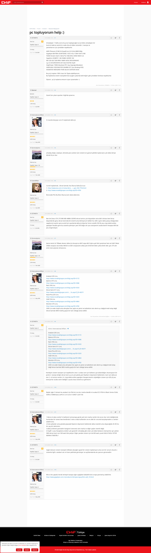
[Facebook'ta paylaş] (119, 38)
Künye (99, 535)
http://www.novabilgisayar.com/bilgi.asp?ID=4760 (64, 190)
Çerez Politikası (81, 535)
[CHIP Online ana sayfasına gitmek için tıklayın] (6, 3)
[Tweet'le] (115, 38)
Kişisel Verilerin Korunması (66, 535)
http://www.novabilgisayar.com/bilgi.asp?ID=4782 (62, 306)
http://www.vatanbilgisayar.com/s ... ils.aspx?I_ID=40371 (65, 292)
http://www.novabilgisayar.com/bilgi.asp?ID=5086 (62, 283)
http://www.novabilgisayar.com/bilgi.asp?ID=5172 (62, 278)
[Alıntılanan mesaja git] (68, 329)
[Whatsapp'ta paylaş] (111, 38)
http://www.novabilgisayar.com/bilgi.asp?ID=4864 (62, 301)
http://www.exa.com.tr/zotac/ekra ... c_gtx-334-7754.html (67, 188)
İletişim (91, 535)
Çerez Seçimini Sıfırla (110, 535)
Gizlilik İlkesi (37, 535)
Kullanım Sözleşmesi (49, 535)
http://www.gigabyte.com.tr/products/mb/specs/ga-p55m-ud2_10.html (70, 477)
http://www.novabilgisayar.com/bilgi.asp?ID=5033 (62, 288)
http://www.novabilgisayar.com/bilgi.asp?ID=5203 (62, 297)
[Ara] (42, 2)
